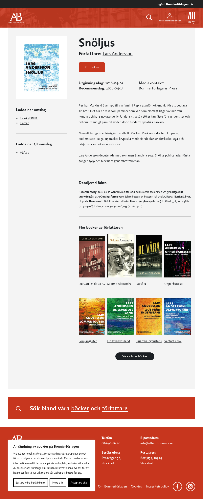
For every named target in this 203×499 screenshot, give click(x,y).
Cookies (136, 486)
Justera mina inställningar (30, 482)
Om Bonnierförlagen (112, 486)
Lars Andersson (118, 53)
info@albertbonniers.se (156, 443)
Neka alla (57, 482)
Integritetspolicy (157, 486)
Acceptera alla (79, 482)
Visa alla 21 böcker (134, 356)
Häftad (24, 123)
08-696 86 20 (111, 443)
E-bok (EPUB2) (29, 118)
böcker (80, 408)
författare (115, 408)
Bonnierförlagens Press (158, 88)
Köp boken (92, 67)
